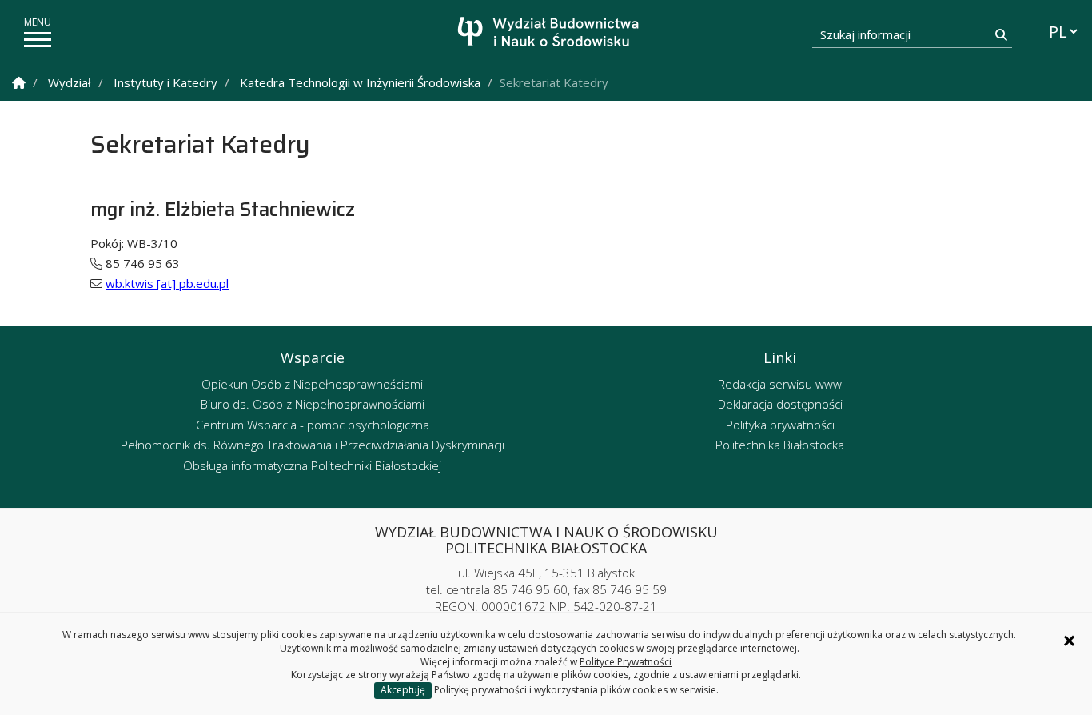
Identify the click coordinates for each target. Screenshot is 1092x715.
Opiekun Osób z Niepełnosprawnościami (312, 384)
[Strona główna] (550, 34)
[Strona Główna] (19, 83)
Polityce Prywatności (626, 662)
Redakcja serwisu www (780, 384)
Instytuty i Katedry (165, 82)
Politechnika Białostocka (779, 445)
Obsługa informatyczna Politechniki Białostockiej (312, 465)
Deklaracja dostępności (780, 404)
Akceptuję (403, 690)
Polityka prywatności (780, 425)
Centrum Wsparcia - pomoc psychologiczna (312, 425)
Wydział (69, 82)
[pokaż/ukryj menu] (37, 39)
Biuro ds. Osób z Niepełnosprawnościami (312, 404)
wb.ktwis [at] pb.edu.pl (167, 283)
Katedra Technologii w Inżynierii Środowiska (360, 82)
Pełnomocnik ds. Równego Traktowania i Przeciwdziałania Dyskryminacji (312, 445)
